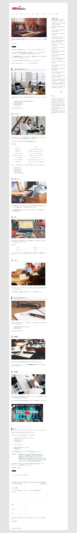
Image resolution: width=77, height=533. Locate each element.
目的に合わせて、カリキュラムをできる (23, 101)
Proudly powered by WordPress (16, 528)
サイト (12, 513)
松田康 (19, 467)
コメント (13, 492)
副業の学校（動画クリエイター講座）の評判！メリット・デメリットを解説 (32, 458)
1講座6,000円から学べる (18, 103)
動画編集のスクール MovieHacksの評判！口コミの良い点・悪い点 (30, 456)
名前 (12, 504)
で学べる (18, 102)
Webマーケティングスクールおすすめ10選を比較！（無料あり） (30, 460)
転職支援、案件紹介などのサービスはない (21, 326)
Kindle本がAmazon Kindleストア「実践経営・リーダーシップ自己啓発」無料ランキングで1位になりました (58, 105)
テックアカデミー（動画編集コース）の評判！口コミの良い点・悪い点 (31, 455)
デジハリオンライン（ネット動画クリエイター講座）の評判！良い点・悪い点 (32, 459)
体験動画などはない (17, 328)
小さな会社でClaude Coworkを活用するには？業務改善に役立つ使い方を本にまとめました (58, 112)
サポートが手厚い (17, 105)
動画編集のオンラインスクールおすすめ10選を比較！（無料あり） (30, 454)
